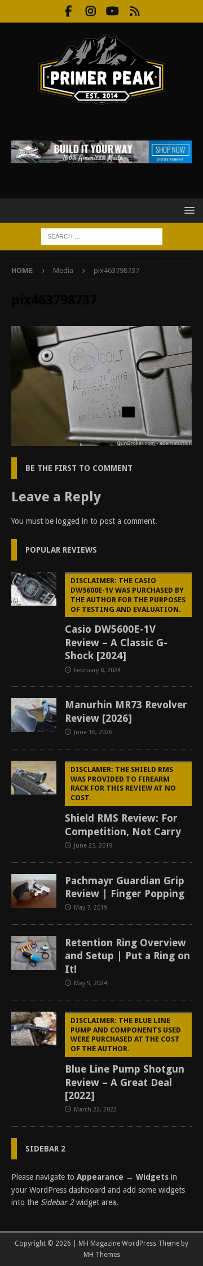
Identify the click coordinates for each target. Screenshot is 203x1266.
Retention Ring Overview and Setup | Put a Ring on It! (127, 956)
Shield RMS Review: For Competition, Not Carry (123, 801)
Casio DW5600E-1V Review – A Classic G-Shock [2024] (125, 618)
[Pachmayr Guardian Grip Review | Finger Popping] (33, 891)
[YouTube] (112, 11)
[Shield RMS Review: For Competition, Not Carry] (33, 778)
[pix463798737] (101, 439)
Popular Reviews (61, 549)
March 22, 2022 (95, 1109)
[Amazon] (134, 11)
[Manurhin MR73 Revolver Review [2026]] (33, 715)
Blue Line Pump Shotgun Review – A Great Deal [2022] (124, 1058)
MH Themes (101, 1255)
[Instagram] (90, 11)
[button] (187, 210)
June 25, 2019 (93, 845)
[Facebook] (68, 11)
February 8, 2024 (97, 670)
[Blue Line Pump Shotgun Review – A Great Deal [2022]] (33, 1029)
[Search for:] (101, 235)
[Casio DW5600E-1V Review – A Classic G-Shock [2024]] (33, 589)
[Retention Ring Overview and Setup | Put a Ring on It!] (33, 953)
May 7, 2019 (90, 907)
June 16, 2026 (93, 732)
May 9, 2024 (90, 983)
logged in (72, 521)
